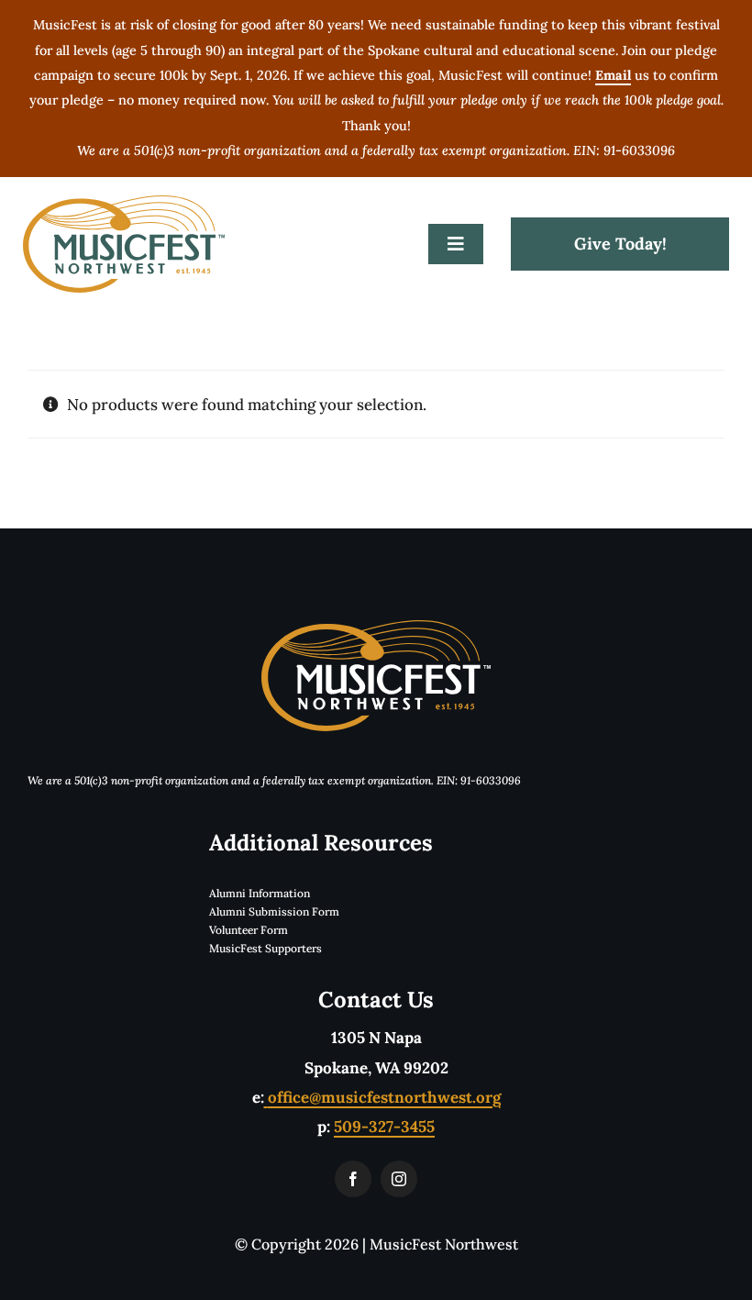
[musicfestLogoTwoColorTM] (124, 203)
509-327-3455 (384, 1127)
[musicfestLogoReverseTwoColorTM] (376, 627)
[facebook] (353, 1179)
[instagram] (399, 1179)
